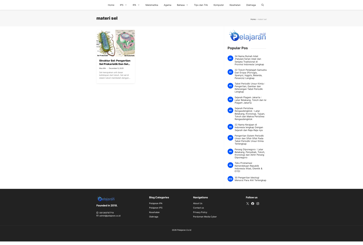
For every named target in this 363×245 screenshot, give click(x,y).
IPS (121, 5)
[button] (263, 5)
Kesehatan (235, 5)
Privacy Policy (200, 212)
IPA (134, 5)
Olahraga (251, 5)
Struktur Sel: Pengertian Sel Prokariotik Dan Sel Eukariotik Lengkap (114, 64)
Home (111, 5)
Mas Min (102, 68)
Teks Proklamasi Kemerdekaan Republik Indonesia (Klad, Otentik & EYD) (248, 167)
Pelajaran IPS (155, 207)
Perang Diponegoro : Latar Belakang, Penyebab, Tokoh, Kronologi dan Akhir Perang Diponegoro (250, 153)
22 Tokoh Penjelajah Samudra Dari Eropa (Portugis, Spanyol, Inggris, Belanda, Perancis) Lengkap (251, 74)
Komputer (219, 5)
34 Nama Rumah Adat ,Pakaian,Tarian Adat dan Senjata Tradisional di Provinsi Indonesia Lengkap (249, 60)
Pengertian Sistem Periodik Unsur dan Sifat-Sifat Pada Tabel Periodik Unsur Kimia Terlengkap (249, 139)
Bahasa (181, 5)
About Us (197, 203)
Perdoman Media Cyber (205, 216)
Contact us (198, 207)
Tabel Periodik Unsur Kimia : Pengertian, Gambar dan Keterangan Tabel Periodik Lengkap (250, 87)
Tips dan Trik (201, 5)
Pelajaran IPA (155, 203)
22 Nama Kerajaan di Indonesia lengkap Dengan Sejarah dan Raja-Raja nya (249, 127)
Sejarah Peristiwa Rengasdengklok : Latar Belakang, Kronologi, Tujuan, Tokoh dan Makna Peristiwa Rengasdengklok (250, 114)
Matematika (151, 5)
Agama (167, 5)
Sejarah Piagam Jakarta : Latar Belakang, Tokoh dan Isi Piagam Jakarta (250, 100)
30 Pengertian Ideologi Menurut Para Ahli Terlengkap (250, 179)
